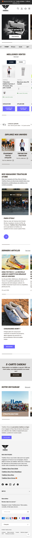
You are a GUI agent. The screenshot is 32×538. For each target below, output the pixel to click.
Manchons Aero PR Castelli (23, 83)
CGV (3, 533)
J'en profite (15, 36)
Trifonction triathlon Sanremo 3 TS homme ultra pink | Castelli (9, 85)
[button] (25, 8)
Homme (11, 62)
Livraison (4, 532)
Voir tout (16, 56)
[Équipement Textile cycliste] (8, 145)
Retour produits (10, 532)
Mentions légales (24, 532)
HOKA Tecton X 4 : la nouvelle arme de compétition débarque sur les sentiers (14, 274)
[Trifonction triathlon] (22, 145)
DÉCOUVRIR (16, 375)
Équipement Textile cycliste (8, 156)
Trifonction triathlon (22, 154)
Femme (21, 62)
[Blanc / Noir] (18, 88)
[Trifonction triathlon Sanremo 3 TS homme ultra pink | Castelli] (9, 72)
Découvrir (9, 346)
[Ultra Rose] (4, 92)
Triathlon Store (8, 529)
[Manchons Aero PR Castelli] (23, 72)
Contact (17, 532)
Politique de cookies (9, 533)
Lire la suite (6, 437)
